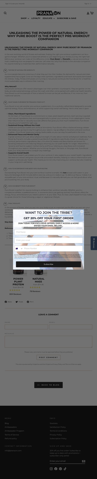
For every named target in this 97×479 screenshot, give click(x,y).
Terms (24, 258)
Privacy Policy (17, 258)
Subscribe (48, 264)
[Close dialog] (82, 211)
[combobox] (18, 248)
